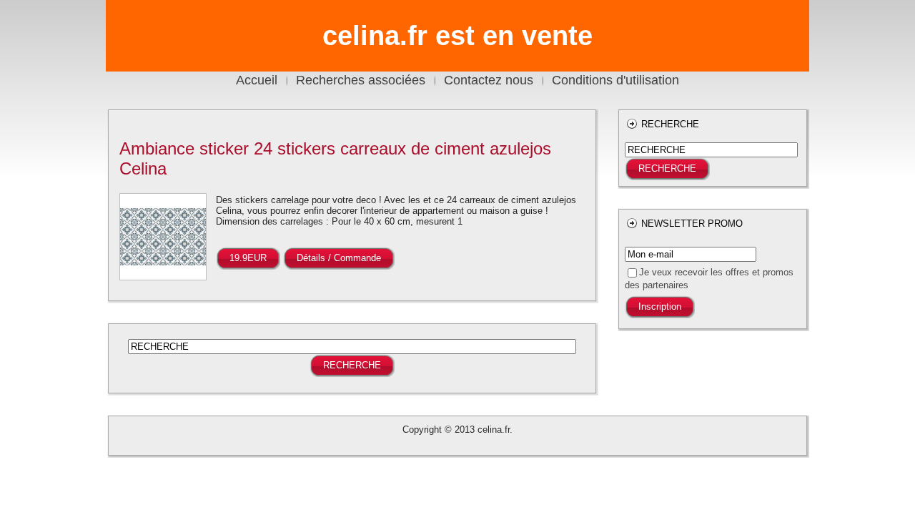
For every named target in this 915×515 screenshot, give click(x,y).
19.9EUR (248, 257)
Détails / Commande (339, 257)
